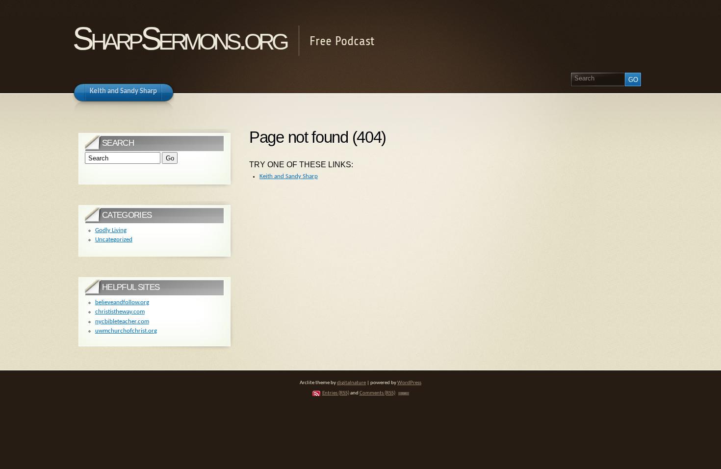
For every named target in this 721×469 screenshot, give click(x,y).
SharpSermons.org (179, 38)
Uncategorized (113, 239)
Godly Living (111, 230)
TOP (403, 393)
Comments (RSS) (377, 393)
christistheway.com (120, 312)
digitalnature (351, 383)
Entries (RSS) (335, 393)
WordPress (409, 383)
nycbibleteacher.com (122, 321)
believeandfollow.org (122, 302)
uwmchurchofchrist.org (126, 331)
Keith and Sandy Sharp (288, 176)
